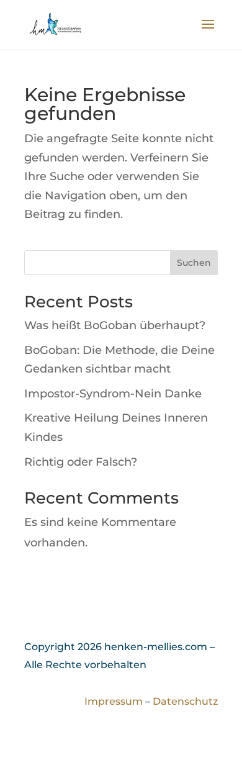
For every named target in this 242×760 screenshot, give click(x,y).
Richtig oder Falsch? (80, 462)
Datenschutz (185, 701)
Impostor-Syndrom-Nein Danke (113, 393)
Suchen (194, 262)
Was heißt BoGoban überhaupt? (114, 325)
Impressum (113, 701)
